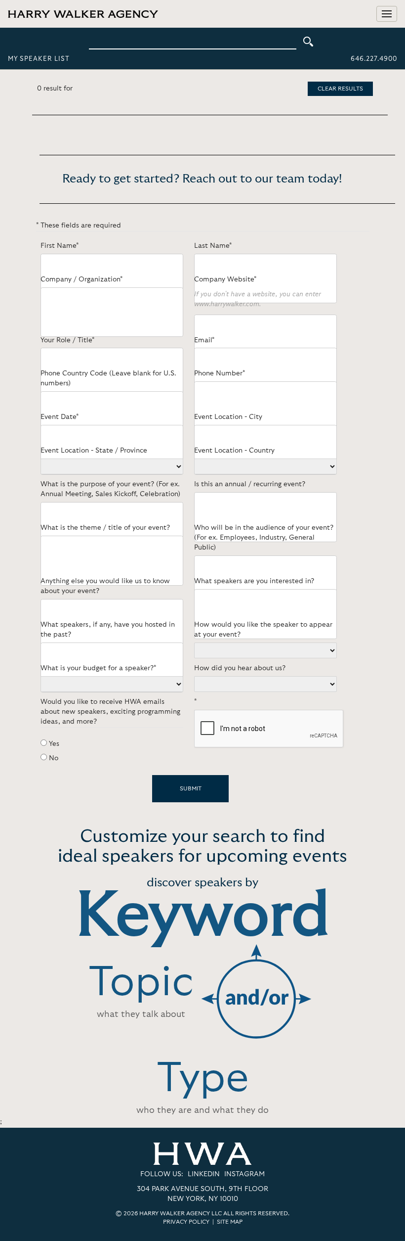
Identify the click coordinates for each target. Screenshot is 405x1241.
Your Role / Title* (67, 340)
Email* (204, 340)
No (53, 758)
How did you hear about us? (239, 668)
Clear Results (340, 89)
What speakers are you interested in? (254, 581)
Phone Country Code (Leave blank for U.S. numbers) (108, 378)
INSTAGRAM (244, 1174)
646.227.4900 (374, 59)
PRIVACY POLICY (186, 1222)
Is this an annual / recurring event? (249, 484)
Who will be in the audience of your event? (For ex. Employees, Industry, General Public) (263, 537)
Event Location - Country (234, 450)
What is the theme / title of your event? (105, 527)
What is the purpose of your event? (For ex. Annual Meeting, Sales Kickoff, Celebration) (110, 489)
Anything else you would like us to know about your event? (105, 586)
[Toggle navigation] (386, 14)
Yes (54, 743)
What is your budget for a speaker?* (98, 668)
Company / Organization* (81, 279)
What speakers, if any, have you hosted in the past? (107, 629)
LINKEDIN (204, 1174)
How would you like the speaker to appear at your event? (263, 629)
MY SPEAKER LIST (39, 59)
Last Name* (213, 245)
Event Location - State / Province (93, 450)
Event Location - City (228, 417)
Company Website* (225, 279)
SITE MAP (230, 1222)
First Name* (59, 245)
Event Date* (59, 417)
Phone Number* (219, 373)
